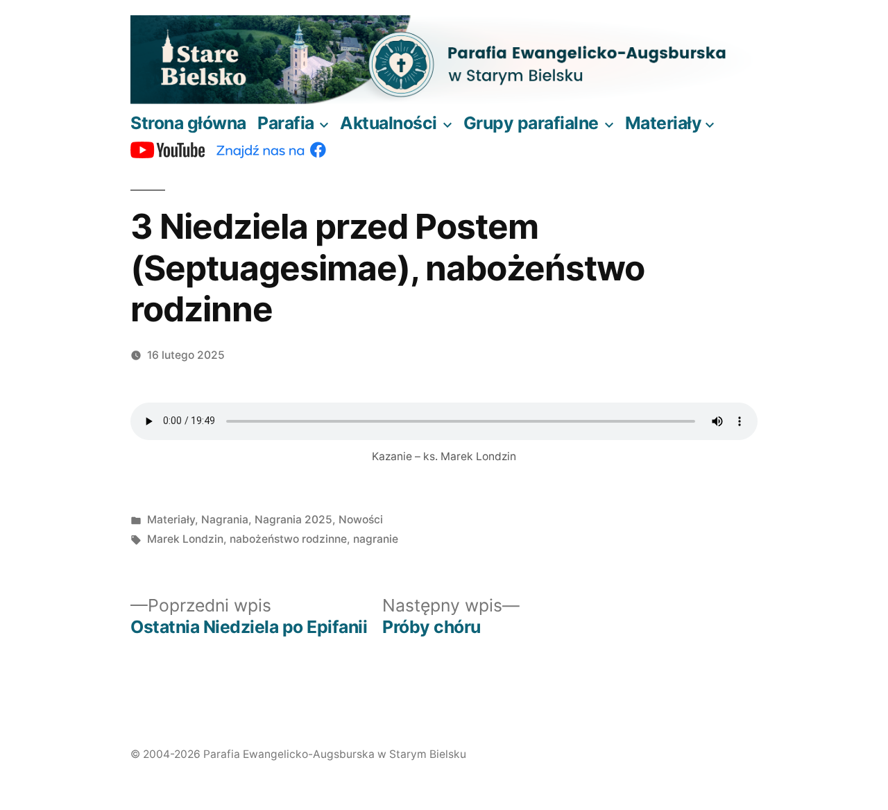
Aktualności (388, 122)
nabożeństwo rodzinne (288, 539)
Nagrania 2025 (293, 519)
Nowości (361, 519)
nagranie (375, 539)
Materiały (663, 122)
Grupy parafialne (531, 122)
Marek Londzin (185, 539)
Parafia (285, 122)
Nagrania (224, 519)
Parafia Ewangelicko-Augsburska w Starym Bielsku (334, 754)
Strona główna (188, 122)
